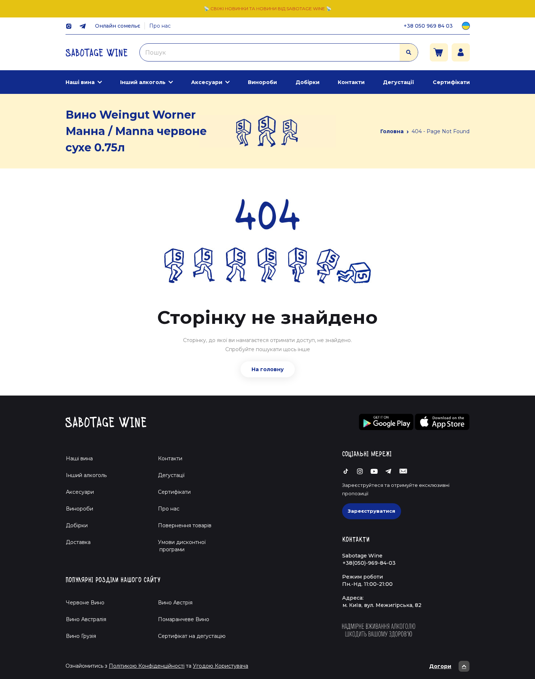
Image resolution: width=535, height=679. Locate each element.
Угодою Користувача (220, 666)
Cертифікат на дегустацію (192, 636)
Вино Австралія (86, 619)
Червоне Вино (85, 602)
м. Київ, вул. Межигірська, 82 (381, 605)
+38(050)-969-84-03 (369, 563)
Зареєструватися (371, 511)
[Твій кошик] (439, 52)
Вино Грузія (81, 636)
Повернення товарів (184, 525)
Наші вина (80, 82)
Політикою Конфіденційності (147, 666)
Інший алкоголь (143, 82)
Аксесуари (206, 82)
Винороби (262, 82)
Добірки (308, 82)
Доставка (78, 542)
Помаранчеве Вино (183, 619)
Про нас (160, 26)
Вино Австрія (175, 602)
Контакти (351, 82)
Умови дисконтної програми (179, 546)
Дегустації (398, 82)
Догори (440, 666)
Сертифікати (451, 82)
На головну (267, 369)
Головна (392, 131)
